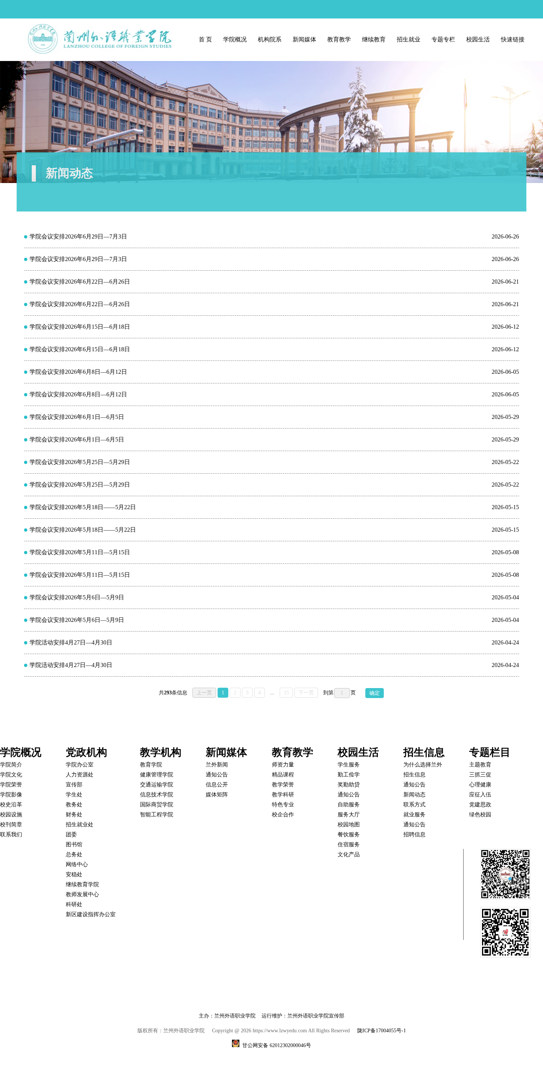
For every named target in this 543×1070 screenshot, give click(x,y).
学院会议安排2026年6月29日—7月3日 (78, 236)
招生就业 (408, 39)
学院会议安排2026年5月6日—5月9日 (77, 597)
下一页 (306, 692)
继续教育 (374, 39)
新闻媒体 (304, 39)
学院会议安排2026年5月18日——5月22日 (83, 507)
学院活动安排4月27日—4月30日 (71, 642)
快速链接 (513, 39)
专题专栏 (443, 39)
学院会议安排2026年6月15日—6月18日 (80, 327)
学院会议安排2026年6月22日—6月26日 (80, 281)
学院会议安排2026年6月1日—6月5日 (77, 417)
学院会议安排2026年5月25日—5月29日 (80, 462)
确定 (374, 693)
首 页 (205, 39)
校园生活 (478, 39)
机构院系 (269, 39)
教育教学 (339, 39)
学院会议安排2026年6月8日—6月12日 (78, 372)
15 (286, 692)
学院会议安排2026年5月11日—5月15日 (80, 552)
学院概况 (235, 39)
